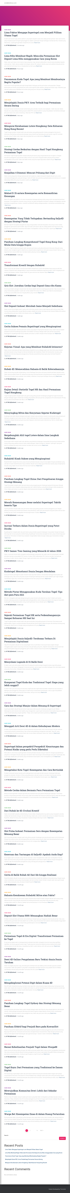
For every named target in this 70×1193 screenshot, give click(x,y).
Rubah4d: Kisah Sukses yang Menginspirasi (27, 458)
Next (41, 1130)
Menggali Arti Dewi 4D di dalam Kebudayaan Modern (32, 726)
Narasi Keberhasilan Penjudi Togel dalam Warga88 (30, 1047)
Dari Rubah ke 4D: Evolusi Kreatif (21, 810)
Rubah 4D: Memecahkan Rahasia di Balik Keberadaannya (34, 369)
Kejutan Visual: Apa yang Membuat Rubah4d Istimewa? (33, 346)
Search (6, 1135)
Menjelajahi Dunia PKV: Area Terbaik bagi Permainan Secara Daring (24, 1159)
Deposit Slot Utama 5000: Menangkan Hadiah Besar (31, 915)
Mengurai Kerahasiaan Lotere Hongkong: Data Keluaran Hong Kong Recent (26, 1162)
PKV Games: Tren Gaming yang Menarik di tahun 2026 (32, 551)
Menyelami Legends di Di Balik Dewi (23, 662)
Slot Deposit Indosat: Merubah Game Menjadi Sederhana (33, 306)
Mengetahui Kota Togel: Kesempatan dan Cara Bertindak (33, 770)
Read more (37, 42)
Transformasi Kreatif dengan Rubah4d (24, 265)
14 (37, 1130)
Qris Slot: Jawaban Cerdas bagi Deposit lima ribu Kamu (32, 285)
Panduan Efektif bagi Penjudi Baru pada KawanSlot (31, 1026)
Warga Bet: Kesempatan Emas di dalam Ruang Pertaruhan (34, 1114)
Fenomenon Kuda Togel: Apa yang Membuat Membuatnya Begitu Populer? (25, 1156)
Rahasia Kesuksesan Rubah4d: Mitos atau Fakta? (29, 895)
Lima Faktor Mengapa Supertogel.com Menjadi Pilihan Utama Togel (24, 1149)
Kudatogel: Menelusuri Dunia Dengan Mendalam (29, 571)
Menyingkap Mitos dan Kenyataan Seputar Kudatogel (32, 412)
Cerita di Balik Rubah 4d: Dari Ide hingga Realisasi (30, 874)
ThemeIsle (63, 1189)
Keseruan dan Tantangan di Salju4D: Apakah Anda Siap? (33, 854)
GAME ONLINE (7, 29)
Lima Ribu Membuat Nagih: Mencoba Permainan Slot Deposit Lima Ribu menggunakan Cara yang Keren (33, 1152)
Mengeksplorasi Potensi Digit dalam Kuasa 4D (28, 982)
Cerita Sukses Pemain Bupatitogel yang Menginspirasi (32, 326)
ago (20, 45)
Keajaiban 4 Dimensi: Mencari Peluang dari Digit (29, 172)
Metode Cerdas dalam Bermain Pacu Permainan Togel (32, 790)
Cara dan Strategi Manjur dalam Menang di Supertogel (32, 705)
